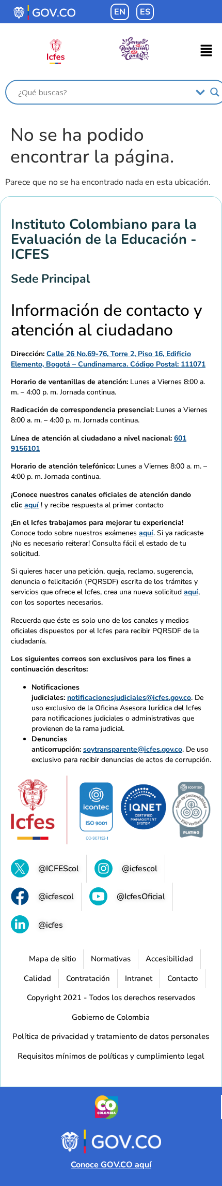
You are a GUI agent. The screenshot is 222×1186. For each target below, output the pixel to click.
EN (119, 12)
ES (145, 12)
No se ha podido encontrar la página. (92, 146)
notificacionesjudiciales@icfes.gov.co (129, 697)
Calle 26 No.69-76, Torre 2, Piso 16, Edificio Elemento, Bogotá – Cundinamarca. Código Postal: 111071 (108, 359)
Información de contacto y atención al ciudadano (106, 321)
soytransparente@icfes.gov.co (132, 749)
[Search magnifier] (215, 92)
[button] (206, 51)
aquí (31, 505)
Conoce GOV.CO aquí (111, 1164)
